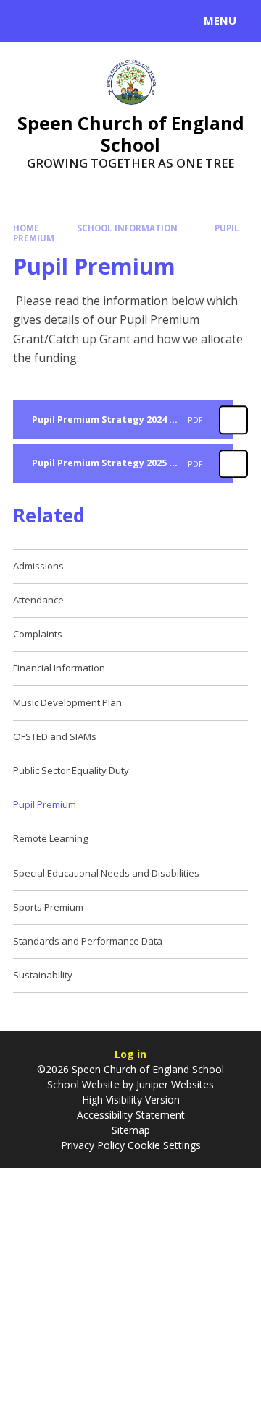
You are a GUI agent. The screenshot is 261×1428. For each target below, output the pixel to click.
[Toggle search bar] (27, 21)
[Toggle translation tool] (64, 21)
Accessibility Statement (131, 1115)
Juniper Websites (175, 1084)
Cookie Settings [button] (164, 1145)
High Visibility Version (131, 1099)
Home (26, 228)
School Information (127, 228)
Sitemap (131, 1130)
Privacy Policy (93, 1145)
